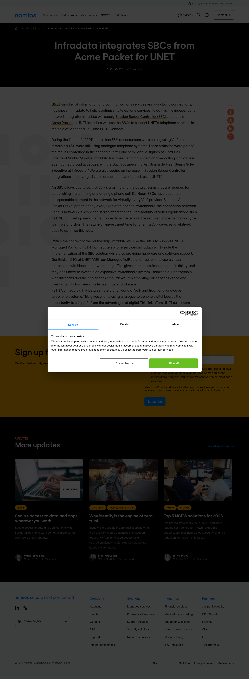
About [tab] (176, 324)
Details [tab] (124, 324)
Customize (122, 363)
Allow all (173, 363)
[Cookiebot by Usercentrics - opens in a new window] (183, 313)
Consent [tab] (73, 324)
